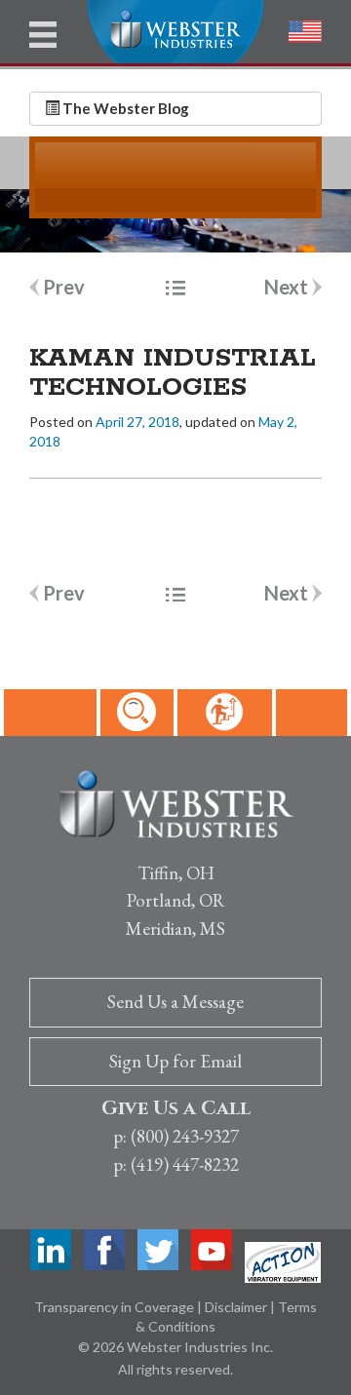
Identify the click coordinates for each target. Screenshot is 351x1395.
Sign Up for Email (175, 1061)
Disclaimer (237, 1306)
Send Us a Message (175, 1001)
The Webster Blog (124, 108)
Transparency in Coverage (115, 1306)
